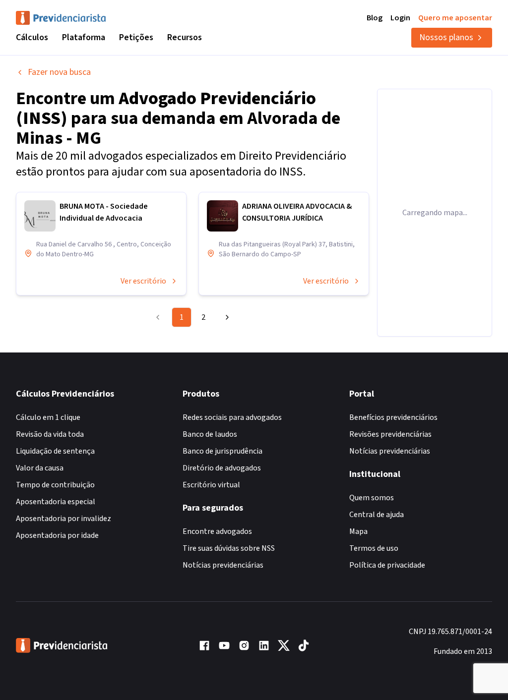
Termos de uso (373, 548)
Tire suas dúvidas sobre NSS (229, 548)
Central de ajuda (376, 514)
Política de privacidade (387, 565)
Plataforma (83, 37)
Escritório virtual (211, 484)
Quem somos (371, 497)
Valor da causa (40, 468)
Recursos (184, 37)
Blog (374, 17)
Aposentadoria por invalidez (63, 518)
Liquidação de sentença (55, 451)
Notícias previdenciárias (223, 565)
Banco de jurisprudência (222, 451)
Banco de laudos (210, 434)
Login (400, 17)
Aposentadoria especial (55, 501)
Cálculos (32, 37)
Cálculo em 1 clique (48, 417)
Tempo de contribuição (55, 484)
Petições (136, 37)
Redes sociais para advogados (232, 417)
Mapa (358, 531)
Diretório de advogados (222, 468)
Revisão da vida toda (50, 434)
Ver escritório (143, 281)
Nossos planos (446, 37)
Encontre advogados (217, 531)
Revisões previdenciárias (390, 434)
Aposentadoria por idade (57, 535)
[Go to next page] (225, 317)
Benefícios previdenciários (393, 417)
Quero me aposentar (455, 17)
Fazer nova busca (59, 72)
